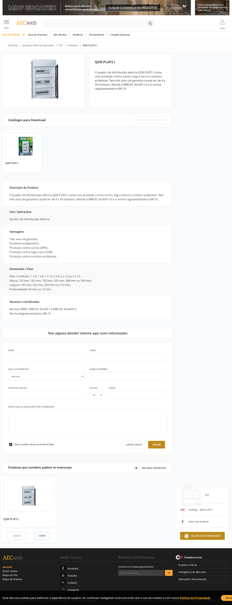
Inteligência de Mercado (192, 572)
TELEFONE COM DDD (17, 388)
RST (61, 45)
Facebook (72, 568)
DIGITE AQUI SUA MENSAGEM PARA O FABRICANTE (31, 406)
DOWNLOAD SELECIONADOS (148, 120)
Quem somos (10, 571)
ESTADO (93, 388)
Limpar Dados (134, 444)
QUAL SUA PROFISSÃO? (18, 369)
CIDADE (111, 388)
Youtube (72, 575)
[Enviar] (169, 573)
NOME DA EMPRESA (99, 369)
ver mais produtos (154, 468)
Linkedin (72, 582)
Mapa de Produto (12, 579)
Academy (78, 34)
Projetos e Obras (187, 565)
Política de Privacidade (195, 598)
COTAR (42, 535)
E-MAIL (93, 350)
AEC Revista (59, 34)
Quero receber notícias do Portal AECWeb (34, 444)
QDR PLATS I (11, 519)
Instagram (73, 589)
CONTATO (17, 536)
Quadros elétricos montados (38, 45)
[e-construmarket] (189, 557)
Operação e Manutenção (192, 579)
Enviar (157, 444)
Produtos (73, 45)
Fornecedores (96, 34)
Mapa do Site (10, 575)
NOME (11, 350)
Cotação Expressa (120, 34)
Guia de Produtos (37, 34)
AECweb (12, 45)
